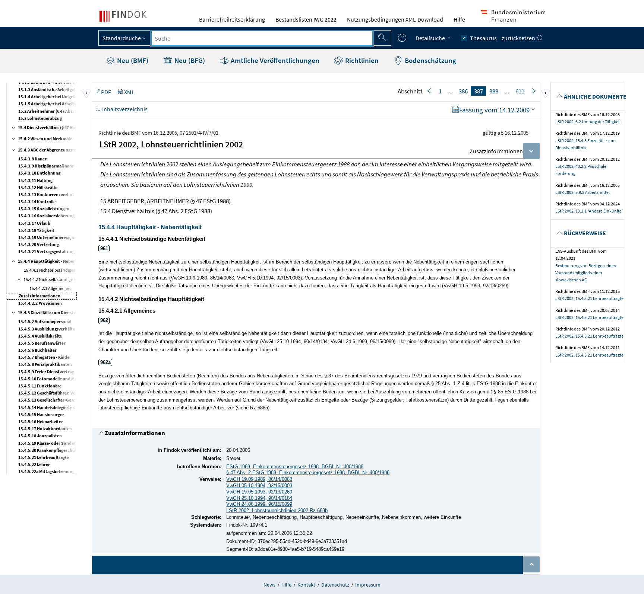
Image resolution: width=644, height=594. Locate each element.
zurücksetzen (519, 38)
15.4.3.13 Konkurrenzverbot (46, 194)
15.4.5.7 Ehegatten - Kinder (44, 357)
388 (493, 91)
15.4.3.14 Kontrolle (37, 201)
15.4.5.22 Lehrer (34, 464)
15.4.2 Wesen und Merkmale (45, 138)
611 (519, 91)
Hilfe (459, 19)
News (269, 584)
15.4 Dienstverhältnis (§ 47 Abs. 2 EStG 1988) (60, 127)
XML (129, 92)
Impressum (368, 584)
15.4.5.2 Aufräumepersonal (44, 321)
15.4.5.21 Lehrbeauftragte (43, 457)
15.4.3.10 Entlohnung (39, 173)
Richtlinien (361, 60)
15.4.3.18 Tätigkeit (36, 230)
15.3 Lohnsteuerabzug (40, 118)
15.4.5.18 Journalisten (40, 435)
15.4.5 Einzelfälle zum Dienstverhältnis (55, 312)
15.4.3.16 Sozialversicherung (46, 215)
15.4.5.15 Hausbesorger (41, 414)
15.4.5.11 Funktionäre (39, 386)
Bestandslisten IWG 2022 (306, 19)
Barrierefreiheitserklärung (232, 19)
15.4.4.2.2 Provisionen (40, 303)
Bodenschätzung (429, 60)
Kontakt (306, 584)
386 (463, 91)
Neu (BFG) (189, 60)
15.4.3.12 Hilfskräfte (37, 187)
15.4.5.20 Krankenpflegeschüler (49, 450)
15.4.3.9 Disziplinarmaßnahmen (49, 166)
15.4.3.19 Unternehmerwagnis (47, 237)
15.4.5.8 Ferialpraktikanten (45, 364)
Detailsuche (431, 38)
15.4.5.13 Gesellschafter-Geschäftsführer (58, 400)
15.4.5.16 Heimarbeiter (40, 421)
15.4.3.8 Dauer (32, 159)
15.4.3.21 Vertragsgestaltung (46, 251)
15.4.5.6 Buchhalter (37, 350)
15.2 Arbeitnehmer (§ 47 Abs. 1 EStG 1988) (58, 111)
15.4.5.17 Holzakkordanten (45, 428)
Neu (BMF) (132, 60)
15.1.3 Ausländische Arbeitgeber (49, 89)
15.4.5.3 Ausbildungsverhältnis (48, 329)
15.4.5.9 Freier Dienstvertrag (46, 371)
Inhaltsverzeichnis (124, 109)
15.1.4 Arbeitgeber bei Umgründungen (55, 96)
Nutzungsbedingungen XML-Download (395, 19)
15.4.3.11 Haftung (35, 180)
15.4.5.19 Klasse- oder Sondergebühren (56, 443)
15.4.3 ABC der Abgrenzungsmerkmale (55, 150)
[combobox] (262, 38)
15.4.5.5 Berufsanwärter (42, 343)
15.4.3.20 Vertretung (38, 244)
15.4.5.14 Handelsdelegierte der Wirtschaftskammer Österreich (79, 407)
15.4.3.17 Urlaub (34, 223)
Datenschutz (335, 584)
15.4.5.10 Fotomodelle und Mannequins (56, 378)
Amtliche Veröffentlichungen (274, 60)
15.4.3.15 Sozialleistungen (43, 208)
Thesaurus (483, 38)
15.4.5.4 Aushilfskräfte (40, 336)
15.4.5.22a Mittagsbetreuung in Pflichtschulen (63, 471)
